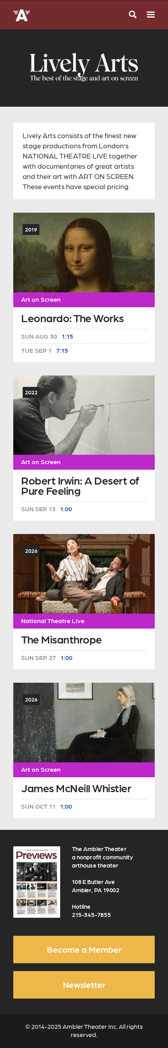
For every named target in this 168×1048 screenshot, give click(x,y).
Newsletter (84, 984)
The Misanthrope (61, 640)
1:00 (66, 509)
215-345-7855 (91, 915)
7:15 (62, 350)
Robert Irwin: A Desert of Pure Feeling (80, 486)
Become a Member (84, 949)
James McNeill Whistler (76, 789)
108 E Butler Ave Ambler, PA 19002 (96, 886)
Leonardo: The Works (72, 319)
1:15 (67, 336)
